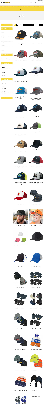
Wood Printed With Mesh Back (36, 43)
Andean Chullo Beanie (36, 390)
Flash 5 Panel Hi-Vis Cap (36, 225)
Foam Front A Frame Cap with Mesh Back (20, 134)
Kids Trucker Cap (36, 116)
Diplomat (3, 67)
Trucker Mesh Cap (36, 75)
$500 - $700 (4, 91)
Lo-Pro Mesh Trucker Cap (36, 266)
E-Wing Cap (20, 266)
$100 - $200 (4, 83)
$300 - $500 (4, 88)
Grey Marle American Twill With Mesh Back (20, 167)
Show (38, 24)
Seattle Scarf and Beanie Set (36, 328)
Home (20, 16)
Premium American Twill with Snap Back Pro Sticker (36, 183)
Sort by (21, 24)
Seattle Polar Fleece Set (36, 287)
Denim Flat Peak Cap (36, 204)
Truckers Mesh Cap (20, 204)
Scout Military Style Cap (20, 225)
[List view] (17, 25)
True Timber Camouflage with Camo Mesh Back (36, 60)
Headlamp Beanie (20, 328)
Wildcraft (3, 72)
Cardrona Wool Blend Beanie (20, 349)
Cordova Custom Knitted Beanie (20, 390)
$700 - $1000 (4, 93)
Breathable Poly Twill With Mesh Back (36, 167)
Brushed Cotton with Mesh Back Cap (36, 132)
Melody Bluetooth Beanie (20, 287)
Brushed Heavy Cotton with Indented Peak (20, 44)
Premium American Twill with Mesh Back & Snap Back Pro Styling (20, 97)
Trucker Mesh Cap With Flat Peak (20, 81)
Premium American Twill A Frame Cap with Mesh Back (36, 99)
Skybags (3, 75)
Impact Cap (36, 246)
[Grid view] (15, 25)
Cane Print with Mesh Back (20, 150)
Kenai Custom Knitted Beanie (36, 349)
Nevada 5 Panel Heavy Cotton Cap (20, 246)
